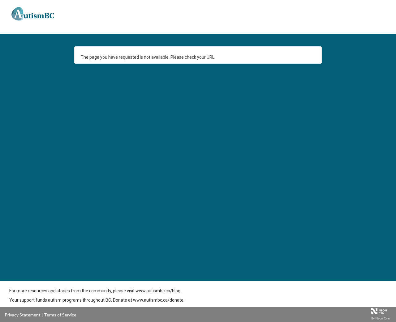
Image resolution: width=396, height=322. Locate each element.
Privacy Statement (23, 314)
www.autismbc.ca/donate (158, 300)
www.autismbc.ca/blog (158, 290)
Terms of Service (60, 314)
